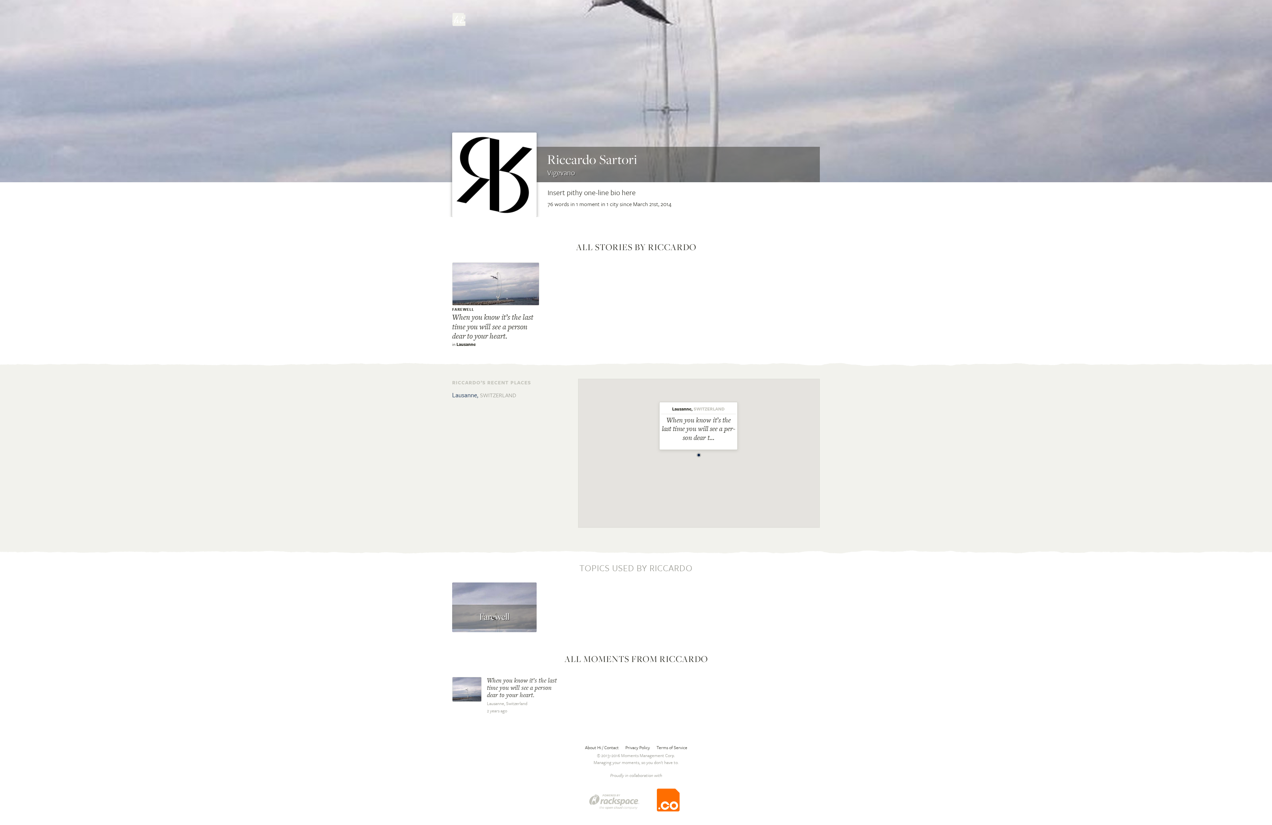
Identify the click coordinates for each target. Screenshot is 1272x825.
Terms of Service (672, 747)
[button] (699, 453)
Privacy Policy (637, 747)
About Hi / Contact (602, 747)
